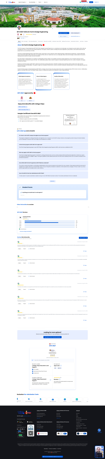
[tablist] (59, 41)
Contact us (78, 422)
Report (24, 248)
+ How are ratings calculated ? (26, 231)
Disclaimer (46, 448)
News (77, 416)
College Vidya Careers (80, 423)
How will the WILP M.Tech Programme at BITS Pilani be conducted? (34, 162)
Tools (39, 2)
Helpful (19, 248)
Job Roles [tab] (82, 41)
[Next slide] (103, 17)
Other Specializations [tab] (32, 41)
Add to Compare (63, 36)
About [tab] (19, 41)
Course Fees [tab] (40, 41)
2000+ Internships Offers (24, 109)
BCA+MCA (58, 413)
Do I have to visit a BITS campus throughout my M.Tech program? (34, 135)
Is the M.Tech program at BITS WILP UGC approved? (30, 144)
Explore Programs (22, 2)
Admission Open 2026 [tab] (56, 41)
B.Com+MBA (59, 416)
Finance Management (41, 413)
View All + (39, 418)
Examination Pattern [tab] (75, 41)
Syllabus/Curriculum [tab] (66, 41)
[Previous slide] (2, 17)
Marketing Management (41, 414)
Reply (86, 251)
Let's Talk (22, 38)
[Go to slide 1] (52, 28)
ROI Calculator (78, 417)
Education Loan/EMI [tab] (47, 41)
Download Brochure (75, 36)
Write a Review (83, 237)
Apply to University (63, 33)
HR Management (40, 416)
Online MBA (39, 424)
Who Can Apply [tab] (24, 41)
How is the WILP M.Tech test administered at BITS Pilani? (31, 173)
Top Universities (32, 2)
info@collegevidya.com (21, 427)
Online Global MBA (40, 426)
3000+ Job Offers (22, 106)
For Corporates (79, 420)
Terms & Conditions (52, 448)
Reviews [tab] (86, 41)
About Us (45, 2)
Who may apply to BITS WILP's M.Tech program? (30, 152)
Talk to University (74, 33)
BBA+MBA (58, 414)
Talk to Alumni (32, 248)
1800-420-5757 (21, 432)
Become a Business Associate (81, 419)
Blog (77, 414)
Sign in (91, 2)
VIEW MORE (52, 181)
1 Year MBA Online (40, 427)
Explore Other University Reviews (53, 337)
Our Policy (59, 448)
